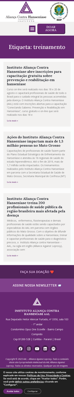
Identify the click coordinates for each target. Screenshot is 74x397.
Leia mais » (12, 120)
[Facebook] (20, 348)
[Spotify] (53, 348)
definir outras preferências (29, 381)
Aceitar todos (13, 391)
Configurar (33, 391)
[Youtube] (37, 348)
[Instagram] (28, 348)
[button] (32, 29)
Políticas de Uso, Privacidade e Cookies (48, 375)
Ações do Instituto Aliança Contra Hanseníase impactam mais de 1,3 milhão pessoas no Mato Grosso (35, 141)
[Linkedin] (45, 348)
